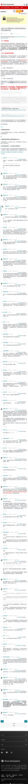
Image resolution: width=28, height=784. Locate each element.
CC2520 (2, 38)
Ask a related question (11, 19)
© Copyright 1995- (6, 779)
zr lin (4, 635)
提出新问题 (22, 11)
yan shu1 (5, 157)
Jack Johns (16, 184)
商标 (7, 776)
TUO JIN (5, 301)
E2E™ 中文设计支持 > (5, 7)
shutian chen (6, 291)
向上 (3, 170)
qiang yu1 (5, 644)
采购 (2, 744)
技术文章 (17, 7)
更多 (22, 7)
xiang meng (5, 699)
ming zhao (5, 548)
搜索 (24, 4)
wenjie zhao (5, 467)
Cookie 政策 (8, 775)
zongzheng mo (6, 438)
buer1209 (5, 312)
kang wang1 (5, 342)
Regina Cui (15, 157)
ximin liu (15, 195)
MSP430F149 (23, 36)
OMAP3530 (17, 36)
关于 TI (2, 735)
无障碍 (2, 775)
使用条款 (3, 776)
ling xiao (5, 514)
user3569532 (6, 350)
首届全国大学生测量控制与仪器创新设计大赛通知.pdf (12, 152)
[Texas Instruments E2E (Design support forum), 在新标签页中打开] (7, 753)
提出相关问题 (19, 11)
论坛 (12, 7)
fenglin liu (17, 206)
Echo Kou (5, 33)
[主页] (7, 4)
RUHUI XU (5, 361)
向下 (6, 170)
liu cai (4, 321)
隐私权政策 (14, 775)
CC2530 (6, 38)
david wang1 (6, 334)
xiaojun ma (5, 475)
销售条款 (21, 775)
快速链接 (3, 739)
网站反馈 (12, 776)
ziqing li (15, 214)
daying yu (5, 627)
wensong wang (6, 656)
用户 (27, 4)
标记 (14, 723)
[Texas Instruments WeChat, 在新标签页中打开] (2, 753)
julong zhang (6, 532)
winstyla (5, 227)
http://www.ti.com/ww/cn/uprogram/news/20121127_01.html (13, 109)
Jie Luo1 (5, 447)
